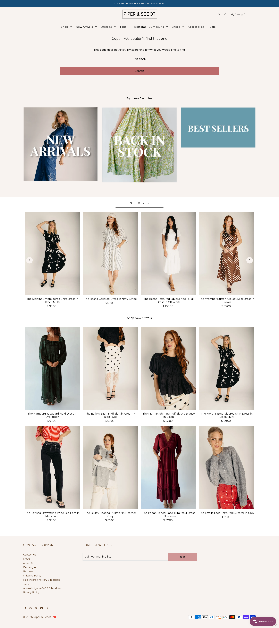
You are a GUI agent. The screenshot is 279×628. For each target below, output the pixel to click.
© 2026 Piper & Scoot (37, 617)
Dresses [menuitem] (106, 26)
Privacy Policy (31, 592)
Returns (28, 571)
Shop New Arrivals (139, 317)
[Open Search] (219, 14)
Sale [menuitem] (213, 26)
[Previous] (29, 260)
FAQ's (26, 559)
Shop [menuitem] (64, 26)
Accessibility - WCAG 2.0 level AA (42, 588)
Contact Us (29, 554)
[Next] (249, 260)
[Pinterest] (36, 608)
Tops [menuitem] (123, 26)
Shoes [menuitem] (176, 26)
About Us (28, 563)
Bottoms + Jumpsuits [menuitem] (149, 26)
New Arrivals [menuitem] (84, 26)
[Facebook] (25, 608)
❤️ (54, 617)
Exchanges (29, 567)
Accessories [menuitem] (196, 26)
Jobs (25, 584)
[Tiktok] (47, 608)
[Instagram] (30, 608)
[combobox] (139, 59)
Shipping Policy (32, 575)
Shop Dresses (139, 203)
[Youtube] (41, 608)
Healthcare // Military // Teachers (41, 579)
